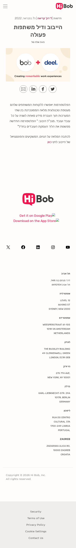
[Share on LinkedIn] (33, 89)
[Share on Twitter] (53, 89)
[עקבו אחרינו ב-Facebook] (23, 248)
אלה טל (35, 42)
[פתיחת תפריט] (5, 6)
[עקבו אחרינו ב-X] (8, 248)
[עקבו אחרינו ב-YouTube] (67, 248)
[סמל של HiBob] (38, 204)
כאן (49, 142)
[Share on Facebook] (43, 89)
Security (35, 511)
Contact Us (35, 538)
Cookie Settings (35, 531)
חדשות (57, 18)
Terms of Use (35, 518)
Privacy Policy (35, 524)
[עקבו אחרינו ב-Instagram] (53, 248)
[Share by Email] (23, 89)
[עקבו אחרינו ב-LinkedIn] (38, 248)
